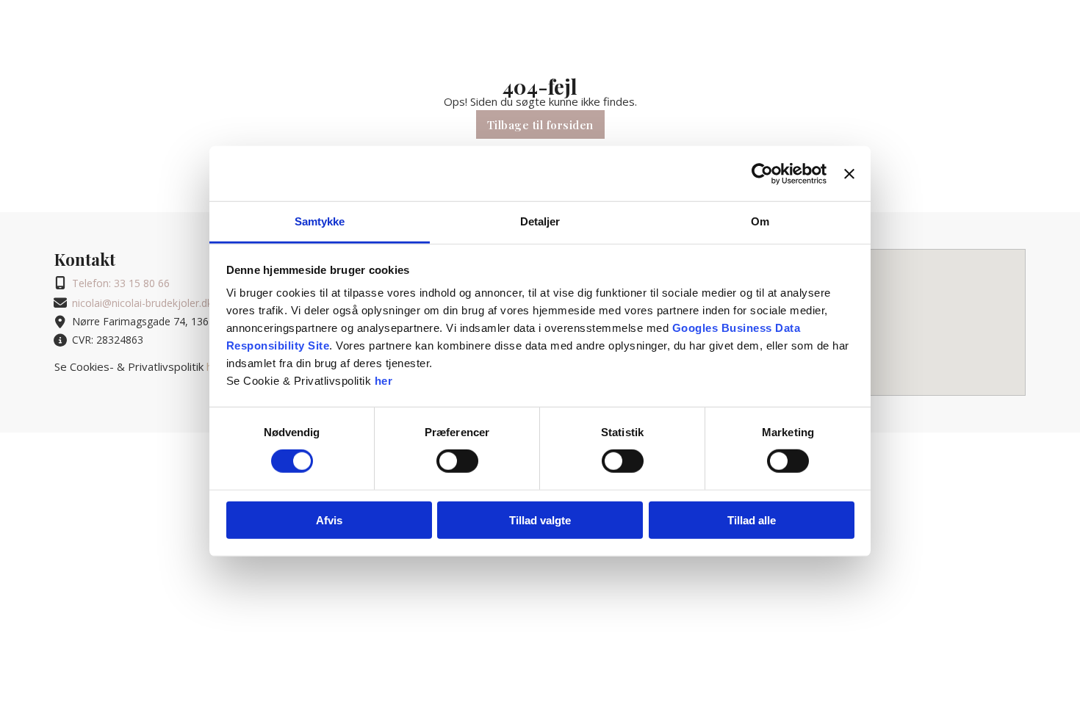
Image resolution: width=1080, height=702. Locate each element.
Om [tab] (760, 221)
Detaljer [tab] (540, 221)
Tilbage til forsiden (540, 124)
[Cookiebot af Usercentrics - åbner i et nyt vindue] (762, 173)
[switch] (457, 461)
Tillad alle (751, 520)
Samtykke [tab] (320, 221)
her (384, 380)
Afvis (329, 520)
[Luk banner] (849, 173)
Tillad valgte (540, 520)
